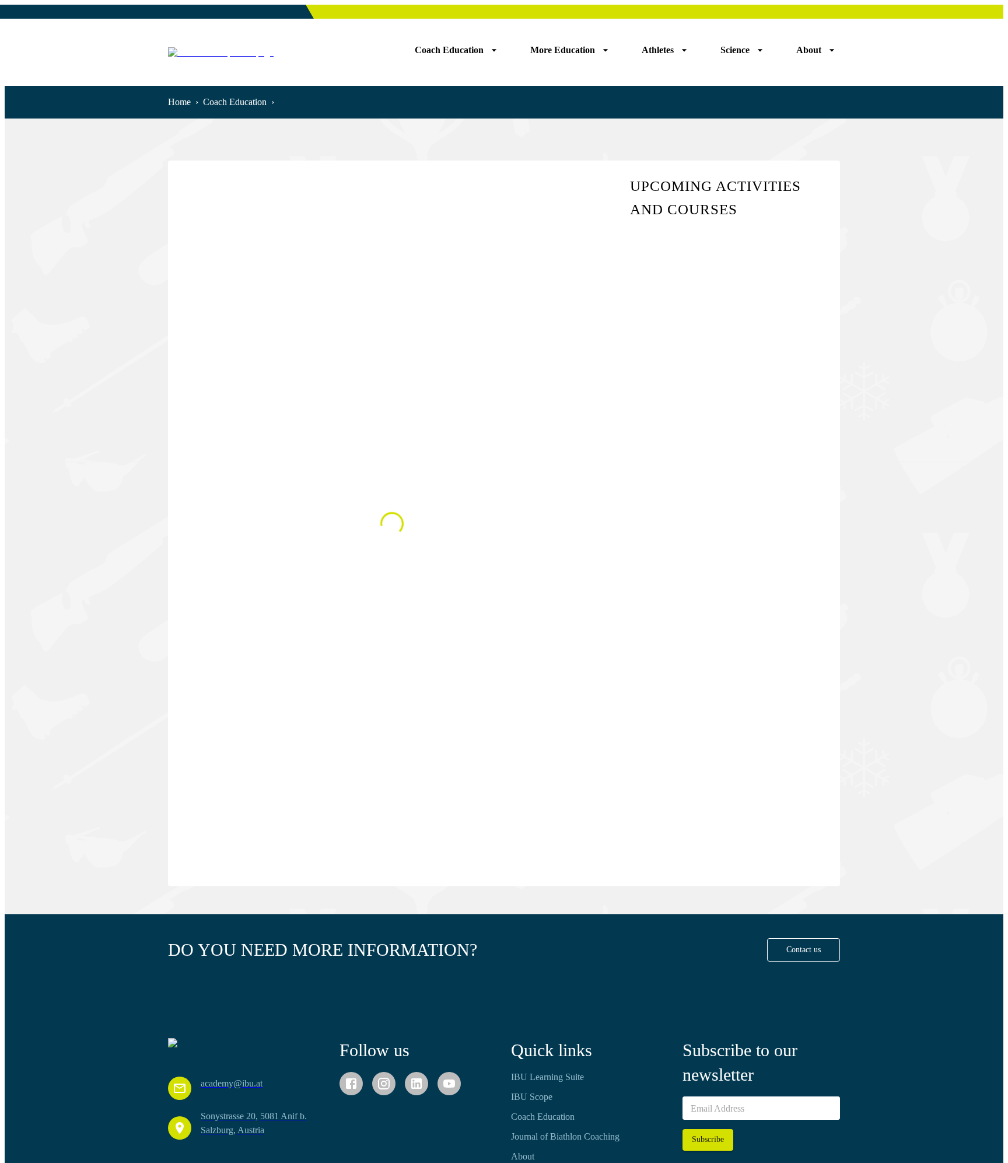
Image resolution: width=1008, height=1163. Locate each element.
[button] (803, 950)
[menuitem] (456, 50)
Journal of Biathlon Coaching (565, 1136)
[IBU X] (416, 1083)
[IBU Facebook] (351, 1083)
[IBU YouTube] (449, 1083)
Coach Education (235, 102)
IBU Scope (531, 1097)
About (522, 1156)
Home (179, 102)
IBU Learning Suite (547, 1077)
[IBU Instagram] (384, 1083)
